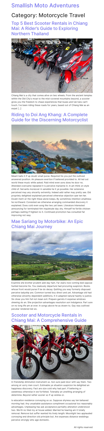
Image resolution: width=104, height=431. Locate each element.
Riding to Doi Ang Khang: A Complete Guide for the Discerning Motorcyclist (49, 117)
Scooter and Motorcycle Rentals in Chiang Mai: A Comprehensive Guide (49, 317)
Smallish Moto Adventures (45, 5)
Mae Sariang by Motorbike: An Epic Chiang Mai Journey (47, 224)
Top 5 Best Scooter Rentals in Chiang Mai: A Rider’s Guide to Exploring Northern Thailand (49, 28)
